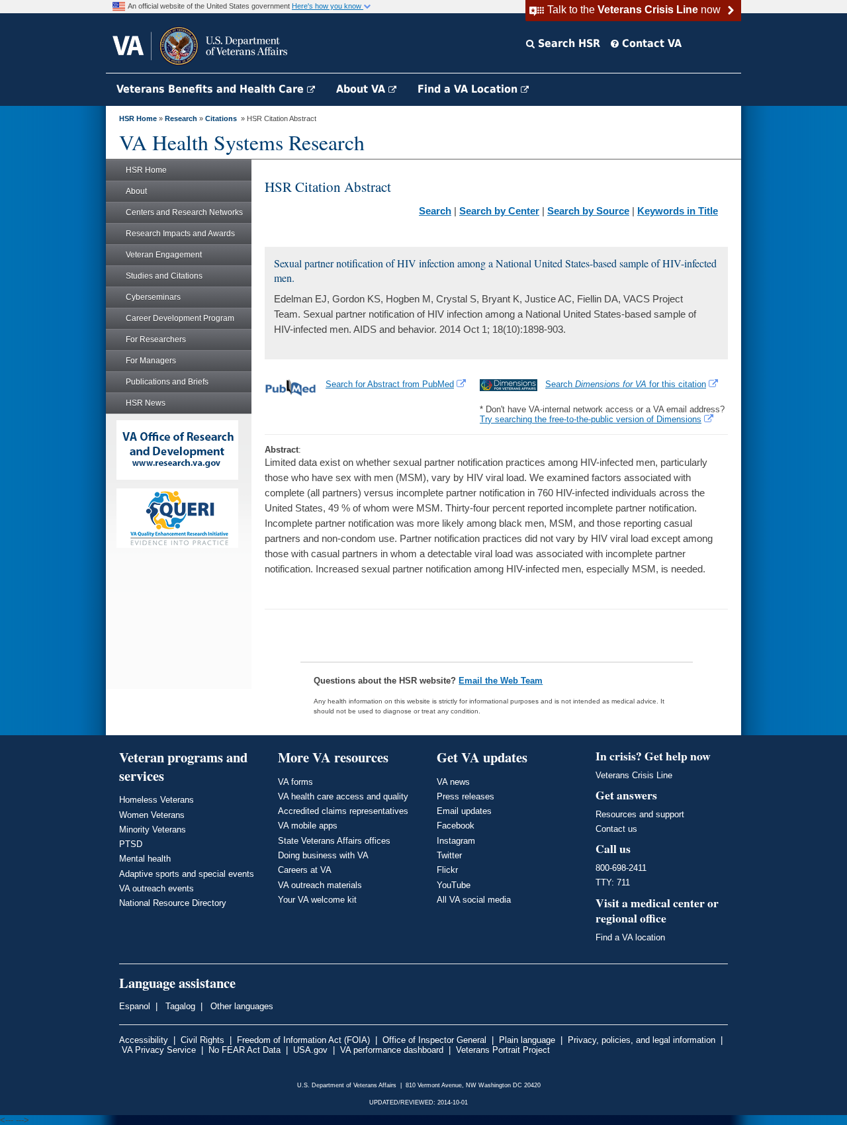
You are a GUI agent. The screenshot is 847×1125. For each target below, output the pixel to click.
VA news (453, 782)
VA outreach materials (320, 885)
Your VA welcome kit (317, 900)
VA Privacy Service (159, 1050)
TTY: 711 (613, 882)
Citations (221, 118)
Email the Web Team (501, 681)
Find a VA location (630, 937)
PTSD (130, 844)
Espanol (134, 1006)
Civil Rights (202, 1040)
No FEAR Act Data (244, 1050)
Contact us (616, 829)
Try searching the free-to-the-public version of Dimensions (590, 419)
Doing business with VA (323, 855)
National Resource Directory (172, 903)
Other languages (240, 1006)
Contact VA (650, 43)
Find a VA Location (469, 89)
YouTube (453, 885)
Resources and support (640, 814)
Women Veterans (152, 815)
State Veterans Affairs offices (334, 841)
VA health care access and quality (343, 796)
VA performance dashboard (391, 1050)
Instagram (456, 841)
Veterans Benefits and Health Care (211, 89)
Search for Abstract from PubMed (390, 384)
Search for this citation (625, 384)
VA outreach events (156, 888)
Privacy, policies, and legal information (641, 1040)
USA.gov (310, 1050)
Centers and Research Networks (184, 212)
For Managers (151, 360)
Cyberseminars (153, 297)
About (136, 191)
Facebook (455, 826)
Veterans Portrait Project (503, 1050)
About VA (362, 89)
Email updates (464, 811)
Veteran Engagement (164, 254)
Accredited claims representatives (343, 811)
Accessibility (143, 1040)
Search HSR (567, 43)
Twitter (449, 855)
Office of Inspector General (434, 1040)
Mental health (145, 859)
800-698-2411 (621, 868)
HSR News (145, 403)
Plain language (527, 1040)
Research (181, 118)
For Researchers (156, 339)
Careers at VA (305, 870)
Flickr (447, 870)
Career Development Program (180, 318)
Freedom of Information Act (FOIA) (303, 1040)
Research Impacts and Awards (180, 233)
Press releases (465, 796)
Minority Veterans (152, 829)
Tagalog (179, 1006)
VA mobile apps (307, 826)
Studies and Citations (164, 276)
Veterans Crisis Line (634, 775)
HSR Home (138, 118)
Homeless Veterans (156, 800)
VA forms (295, 782)
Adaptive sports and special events (186, 874)
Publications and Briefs (167, 381)
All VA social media (474, 900)
